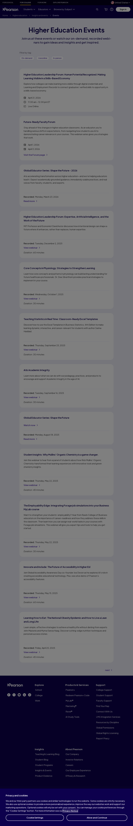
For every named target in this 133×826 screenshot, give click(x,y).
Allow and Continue (97, 817)
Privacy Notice (70, 810)
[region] (66, 807)
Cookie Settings (34, 817)
